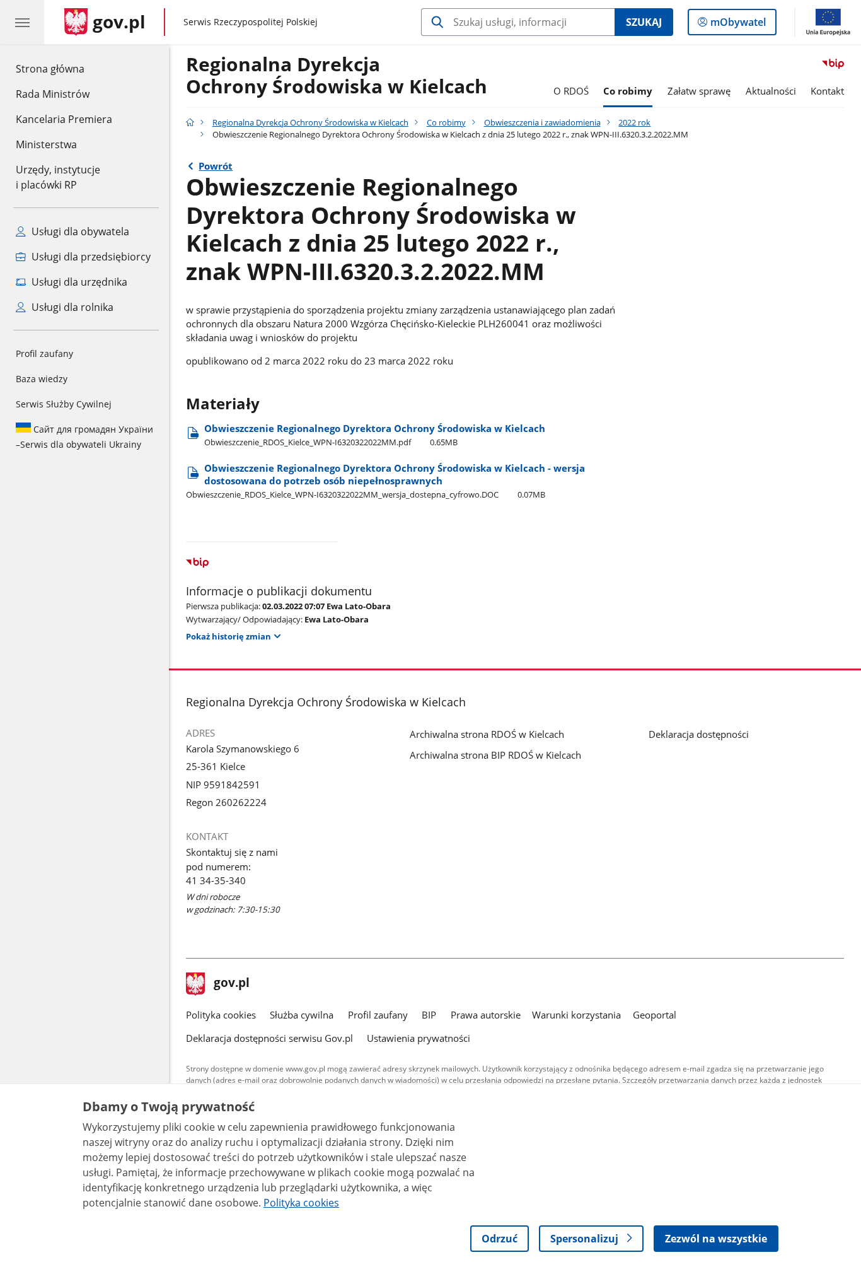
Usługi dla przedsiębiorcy (90, 257)
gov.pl (231, 983)
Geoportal (654, 1014)
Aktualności (771, 91)
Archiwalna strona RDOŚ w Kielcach (487, 734)
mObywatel (738, 25)
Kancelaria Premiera (64, 119)
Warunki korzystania (576, 1014)
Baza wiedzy (41, 379)
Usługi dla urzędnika (78, 282)
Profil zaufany (44, 353)
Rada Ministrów (53, 94)
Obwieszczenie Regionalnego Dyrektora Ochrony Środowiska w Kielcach (374, 435)
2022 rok (634, 122)
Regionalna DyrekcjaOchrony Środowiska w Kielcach (336, 76)
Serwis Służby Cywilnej (64, 404)
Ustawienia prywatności (418, 1038)
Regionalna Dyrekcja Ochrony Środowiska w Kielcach (310, 122)
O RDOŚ (571, 91)
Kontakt (827, 91)
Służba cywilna (301, 1014)
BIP (429, 1014)
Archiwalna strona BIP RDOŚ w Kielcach (495, 755)
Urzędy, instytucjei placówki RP (58, 177)
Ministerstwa (46, 144)
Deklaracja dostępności (699, 734)
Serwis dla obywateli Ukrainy (84, 436)
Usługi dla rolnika (71, 307)
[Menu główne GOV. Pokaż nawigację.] (22, 22)
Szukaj (644, 22)
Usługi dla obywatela (79, 231)
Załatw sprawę (699, 91)
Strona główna (64, 68)
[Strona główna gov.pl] (190, 122)
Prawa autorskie (486, 1014)
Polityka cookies (221, 1014)
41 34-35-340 (216, 880)
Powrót (216, 166)
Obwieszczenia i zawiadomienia (542, 122)
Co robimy (627, 91)
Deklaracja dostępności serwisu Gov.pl (269, 1038)
